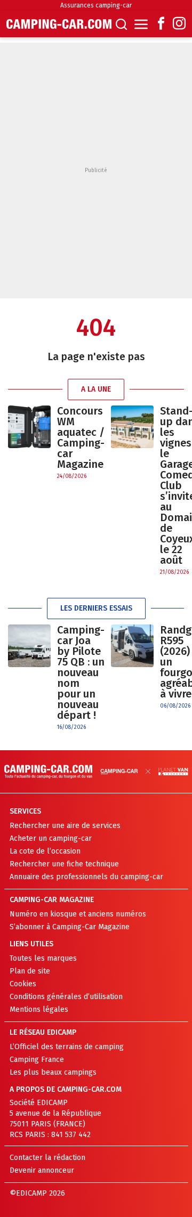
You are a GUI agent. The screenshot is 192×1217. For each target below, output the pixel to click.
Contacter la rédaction (47, 1157)
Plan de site (30, 971)
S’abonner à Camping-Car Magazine (70, 926)
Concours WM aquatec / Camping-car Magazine (81, 437)
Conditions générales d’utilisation (66, 996)
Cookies (23, 983)
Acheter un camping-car (51, 838)
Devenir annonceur (42, 1170)
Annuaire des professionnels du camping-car (86, 876)
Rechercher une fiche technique (64, 864)
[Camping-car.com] (58, 24)
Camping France (37, 1059)
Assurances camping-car (96, 5)
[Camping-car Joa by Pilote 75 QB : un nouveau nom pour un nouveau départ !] (29, 678)
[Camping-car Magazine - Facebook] (161, 24)
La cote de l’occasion (45, 851)
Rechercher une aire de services (65, 825)
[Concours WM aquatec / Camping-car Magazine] (29, 443)
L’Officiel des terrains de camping (67, 1046)
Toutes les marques (43, 958)
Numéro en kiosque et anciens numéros (78, 914)
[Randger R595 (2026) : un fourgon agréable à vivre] (132, 667)
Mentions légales (39, 1009)
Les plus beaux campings (53, 1072)
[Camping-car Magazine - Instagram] (179, 24)
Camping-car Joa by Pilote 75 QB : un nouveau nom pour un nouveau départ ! (81, 672)
